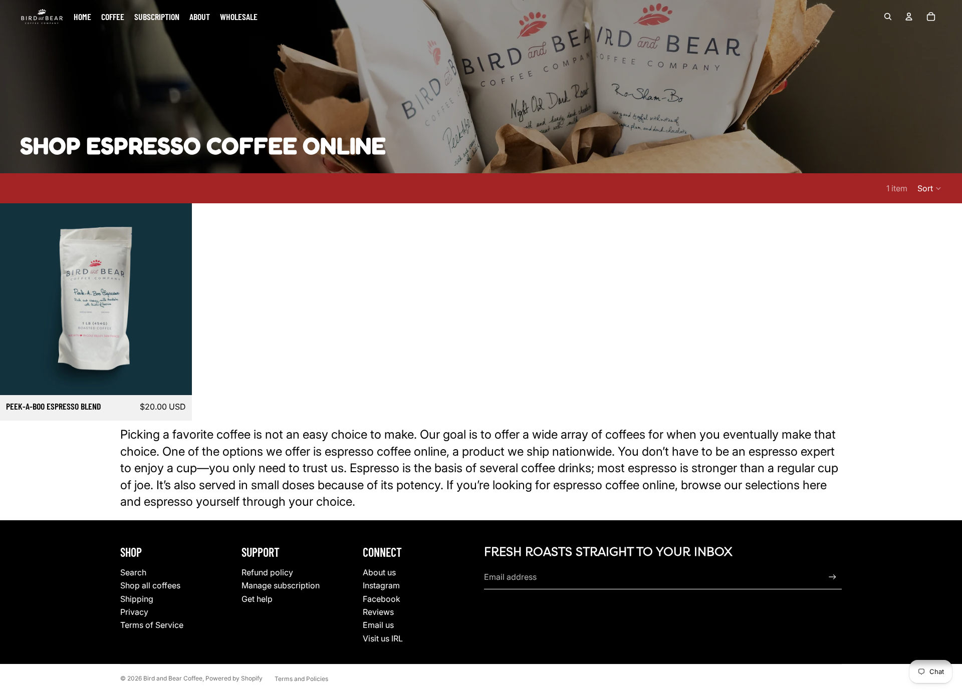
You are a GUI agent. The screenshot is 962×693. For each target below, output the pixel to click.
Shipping (136, 599)
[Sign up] (832, 577)
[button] (929, 188)
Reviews (378, 612)
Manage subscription (281, 585)
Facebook (381, 599)
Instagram (381, 585)
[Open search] (888, 17)
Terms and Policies (301, 678)
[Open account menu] (909, 17)
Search (133, 572)
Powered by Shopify (234, 678)
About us (379, 572)
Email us (378, 625)
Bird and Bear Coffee (172, 678)
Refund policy (267, 572)
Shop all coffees (150, 585)
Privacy (134, 612)
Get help (257, 599)
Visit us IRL (383, 638)
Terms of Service (151, 625)
